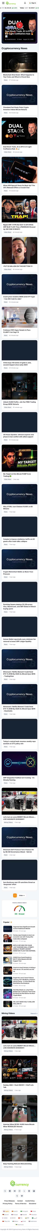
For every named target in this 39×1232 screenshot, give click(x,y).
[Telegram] (29, 1191)
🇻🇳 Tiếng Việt (6, 1221)
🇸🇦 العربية (34, 1218)
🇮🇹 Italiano (15, 1221)
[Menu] (3, 3)
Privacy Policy (7, 1203)
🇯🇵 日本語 (4, 1218)
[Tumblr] (17, 1196)
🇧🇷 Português (24, 1211)
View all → (34, 1013)
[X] (5, 1191)
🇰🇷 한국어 (13, 1218)
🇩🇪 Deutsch (5, 1214)
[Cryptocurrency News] (11, 3)
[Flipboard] (34, 1191)
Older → (21, 895)
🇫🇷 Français (15, 1214)
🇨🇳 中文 (20, 1218)
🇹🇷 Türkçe (33, 1211)
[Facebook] (10, 1191)
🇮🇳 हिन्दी (27, 1218)
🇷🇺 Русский (23, 1214)
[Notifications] (25, 3)
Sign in (34, 3)
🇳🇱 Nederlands (33, 1221)
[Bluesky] (22, 1196)
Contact (20, 1201)
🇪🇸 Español (15, 1211)
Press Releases (9, 1201)
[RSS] (24, 1191)
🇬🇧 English (6, 1211)
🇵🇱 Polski (23, 1221)
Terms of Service (20, 1203)
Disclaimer (32, 1203)
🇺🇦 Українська (19, 1224)
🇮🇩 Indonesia (33, 1214)
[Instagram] (19, 1191)
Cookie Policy (30, 1201)
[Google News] (15, 1191)
